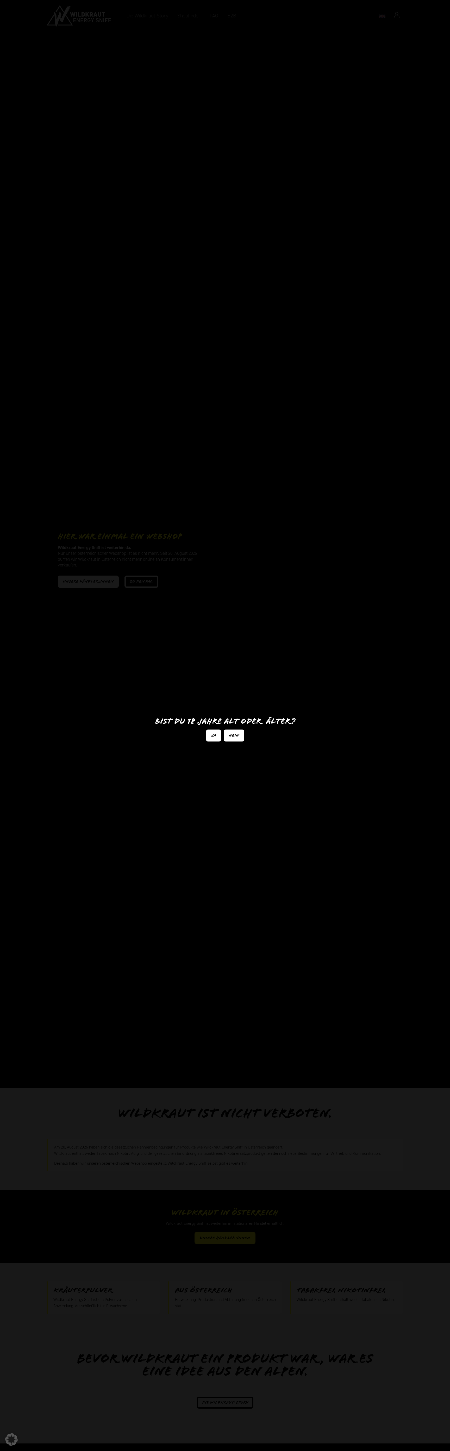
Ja (213, 735)
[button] (11, 1439)
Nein (234, 735)
